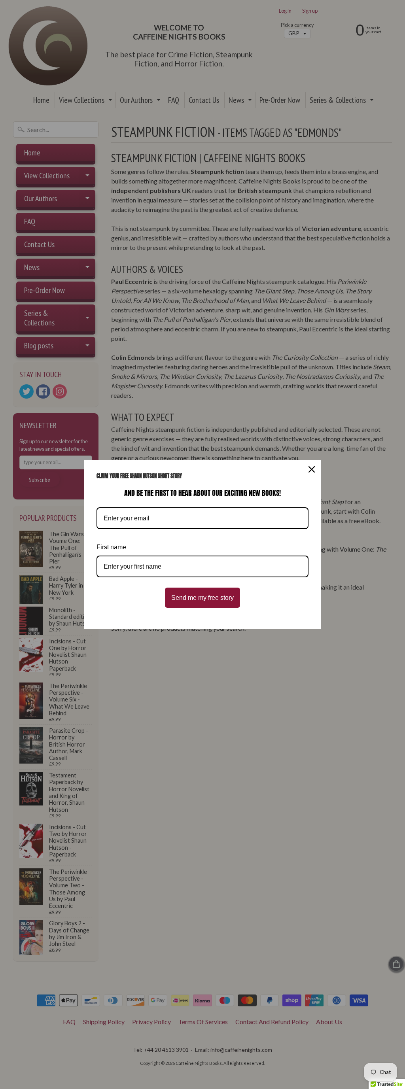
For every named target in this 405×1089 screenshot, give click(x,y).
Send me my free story (202, 597)
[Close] (311, 469)
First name (111, 547)
